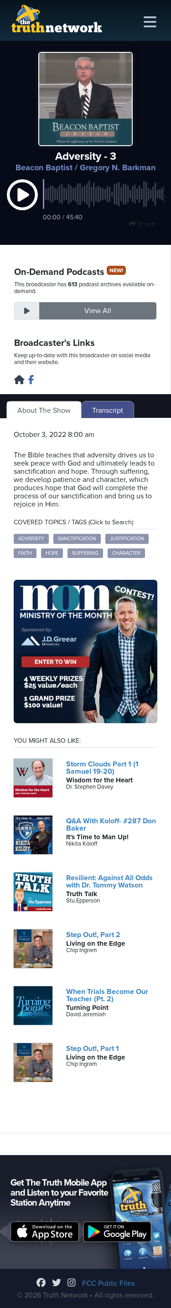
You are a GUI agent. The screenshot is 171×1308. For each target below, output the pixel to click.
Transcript (107, 410)
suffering (85, 553)
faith (25, 553)
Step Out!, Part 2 (93, 934)
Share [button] (145, 224)
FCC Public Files (108, 1283)
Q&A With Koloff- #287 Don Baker (111, 824)
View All (97, 310)
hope (52, 553)
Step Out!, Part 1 (92, 1048)
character (126, 553)
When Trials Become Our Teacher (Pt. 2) (107, 995)
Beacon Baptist (44, 167)
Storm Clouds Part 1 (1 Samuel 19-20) (102, 768)
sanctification (77, 539)
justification (127, 539)
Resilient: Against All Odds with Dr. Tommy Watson (109, 881)
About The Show (44, 410)
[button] (22, 204)
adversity (31, 539)
